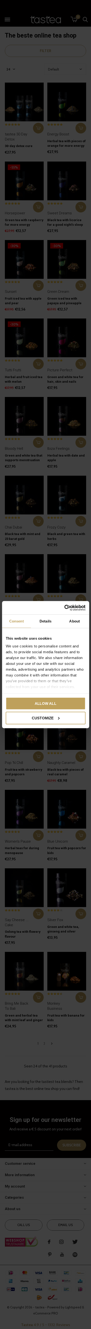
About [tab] (74, 621)
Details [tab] (45, 621)
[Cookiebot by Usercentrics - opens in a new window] (64, 608)
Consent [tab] (16, 621)
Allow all (45, 703)
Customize (43, 718)
